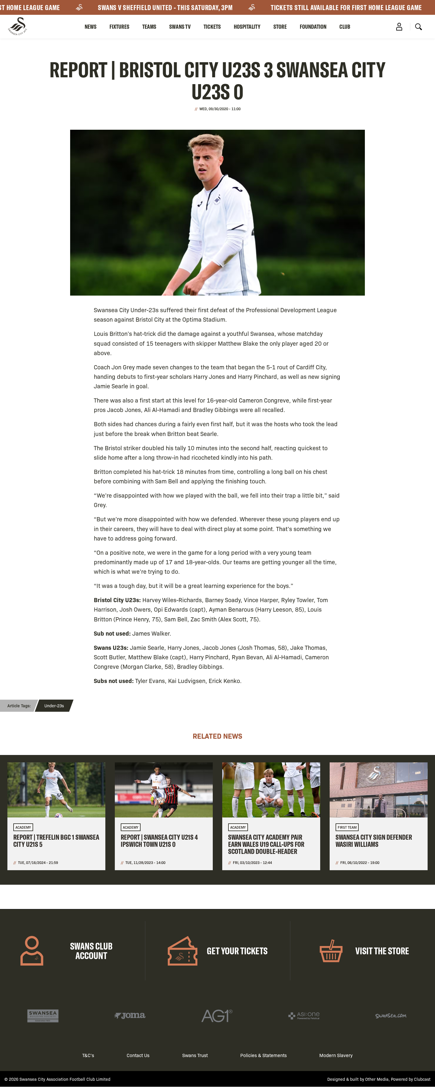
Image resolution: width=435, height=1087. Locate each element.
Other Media (377, 1079)
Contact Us (138, 1055)
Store (280, 26)
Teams (149, 26)
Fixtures (119, 26)
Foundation (313, 26)
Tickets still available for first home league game (331, 7)
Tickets (212, 26)
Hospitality (247, 26)
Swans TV (180, 26)
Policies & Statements (263, 1055)
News (90, 26)
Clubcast (422, 1079)
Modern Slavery (336, 1055)
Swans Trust (195, 1055)
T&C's (88, 1055)
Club (344, 26)
